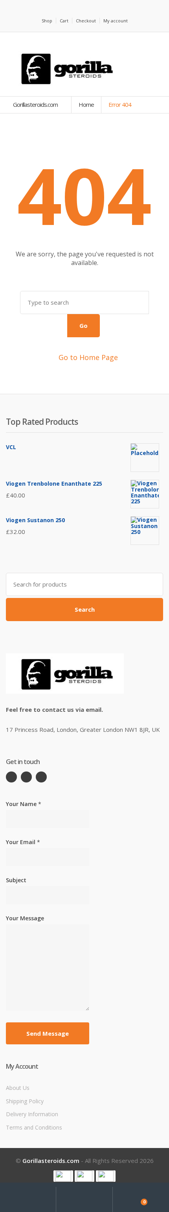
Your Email (23, 842)
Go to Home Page (87, 357)
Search (85, 609)
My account (115, 21)
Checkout (86, 21)
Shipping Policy (25, 1101)
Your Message (25, 918)
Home (86, 104)
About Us (17, 1087)
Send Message (47, 1033)
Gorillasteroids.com (36, 104)
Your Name (23, 804)
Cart (64, 21)
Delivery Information (32, 1114)
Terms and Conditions (34, 1127)
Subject (16, 880)
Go (83, 325)
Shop (47, 21)
